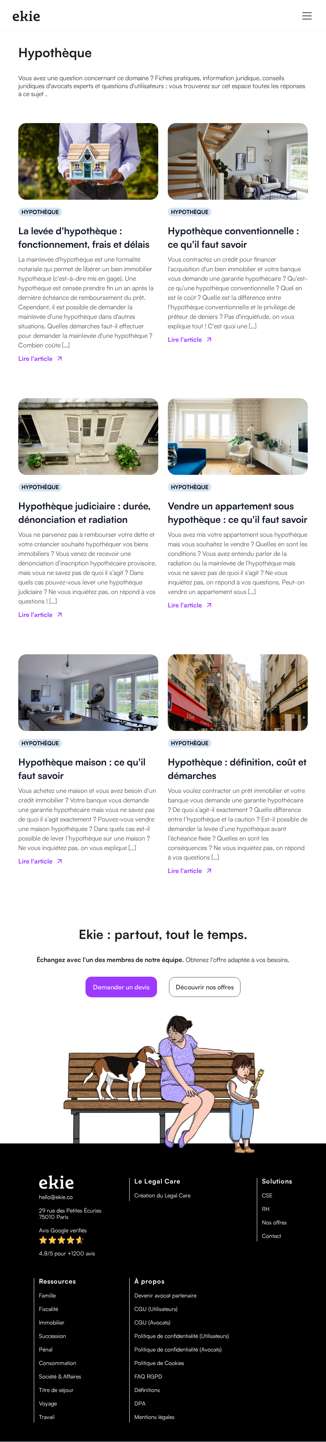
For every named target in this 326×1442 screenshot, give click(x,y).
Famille (47, 1295)
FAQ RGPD (148, 1376)
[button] (305, 15)
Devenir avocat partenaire (165, 1295)
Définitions (147, 1390)
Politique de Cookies (159, 1363)
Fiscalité (48, 1309)
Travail (46, 1417)
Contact (271, 1236)
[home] (26, 16)
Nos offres (274, 1222)
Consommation (57, 1363)
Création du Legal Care (162, 1195)
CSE (267, 1195)
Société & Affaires (60, 1376)
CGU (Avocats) (152, 1322)
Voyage (48, 1403)
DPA (140, 1403)
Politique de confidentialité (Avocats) (178, 1349)
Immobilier (51, 1322)
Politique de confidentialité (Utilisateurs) (181, 1336)
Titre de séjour (56, 1390)
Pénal (45, 1349)
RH (266, 1209)
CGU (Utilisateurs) (156, 1309)
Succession (52, 1336)
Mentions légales (154, 1417)
